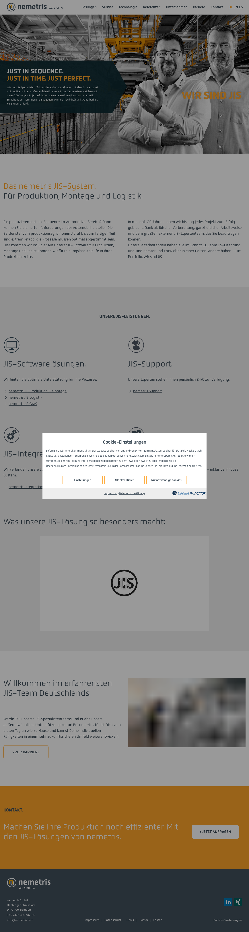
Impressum (110, 493)
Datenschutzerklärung (132, 493)
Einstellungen (82, 480)
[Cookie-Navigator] (189, 494)
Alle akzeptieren (124, 480)
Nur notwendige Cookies (166, 480)
